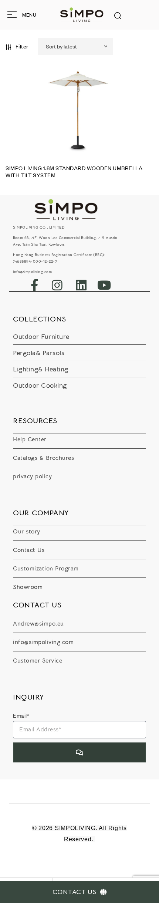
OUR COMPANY (41, 513)
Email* (21, 715)
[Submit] (79, 752)
